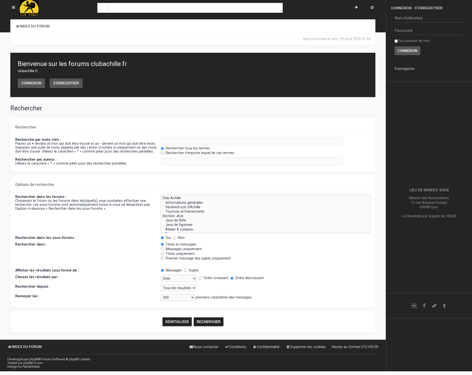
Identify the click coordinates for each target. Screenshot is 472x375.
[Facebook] (424, 305)
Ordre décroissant (249, 278)
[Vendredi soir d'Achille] (265, 207)
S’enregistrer (66, 83)
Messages (173, 270)
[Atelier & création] (265, 229)
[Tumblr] (444, 305)
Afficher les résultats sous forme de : (47, 270)
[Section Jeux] (265, 216)
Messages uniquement (183, 249)
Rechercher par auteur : (36, 159)
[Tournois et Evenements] (265, 211)
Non (181, 238)
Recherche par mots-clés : (38, 140)
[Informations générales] (265, 203)
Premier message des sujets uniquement (198, 258)
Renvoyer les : (27, 296)
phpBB (34, 359)
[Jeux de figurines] (265, 225)
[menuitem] (372, 8)
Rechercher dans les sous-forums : (45, 238)
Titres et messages (180, 244)
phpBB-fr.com (33, 363)
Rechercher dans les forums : (40, 197)
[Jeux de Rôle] (265, 220)
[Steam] (434, 305)
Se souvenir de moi (413, 41)
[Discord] (414, 305)
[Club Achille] (265, 198)
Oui (168, 238)
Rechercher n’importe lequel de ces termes (199, 153)
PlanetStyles (31, 366)
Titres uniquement (180, 254)
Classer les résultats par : (37, 277)
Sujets (193, 270)
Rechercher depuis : (32, 286)
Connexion (31, 83)
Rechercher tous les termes (187, 148)
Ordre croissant (215, 278)
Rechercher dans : (31, 244)
